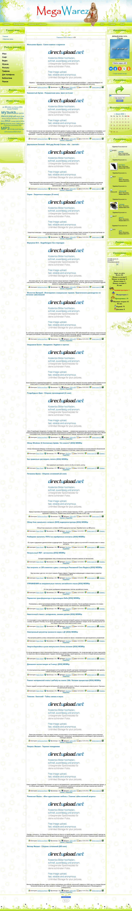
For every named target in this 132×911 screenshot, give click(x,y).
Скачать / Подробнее (66, 88)
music (13, 123)
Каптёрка (68, 453)
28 (128, 128)
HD (11, 129)
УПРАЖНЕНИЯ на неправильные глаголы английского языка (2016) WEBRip (58, 584)
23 (114, 128)
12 (122, 122)
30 (114, 132)
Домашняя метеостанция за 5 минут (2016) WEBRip (48, 664)
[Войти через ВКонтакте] (111, 69)
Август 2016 (120, 114)
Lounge (13, 121)
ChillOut (18, 123)
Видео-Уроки (39, 453)
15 (111, 125)
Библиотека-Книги (42, 87)
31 (117, 132)
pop (11, 116)
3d (6, 107)
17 (117, 125)
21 (128, 125)
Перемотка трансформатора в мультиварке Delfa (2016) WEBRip (53, 598)
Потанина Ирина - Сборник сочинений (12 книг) (46, 474)
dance (4, 116)
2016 (65, 37)
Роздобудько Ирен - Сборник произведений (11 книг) (49, 393)
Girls (2, 121)
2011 (21, 107)
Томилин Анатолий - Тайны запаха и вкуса (45, 697)
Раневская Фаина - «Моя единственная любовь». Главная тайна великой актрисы (61, 796)
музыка (8, 112)
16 (114, 125)
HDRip (22, 121)
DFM (6, 132)
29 (111, 132)
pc (3, 107)
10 (117, 122)
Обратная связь (8, 39)
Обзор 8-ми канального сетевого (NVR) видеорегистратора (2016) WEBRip (57, 522)
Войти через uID (119, 63)
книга (18, 121)
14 (128, 122)
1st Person (15, 107)
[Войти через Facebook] (115, 69)
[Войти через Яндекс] (120, 69)
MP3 (5, 128)
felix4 (120, 178)
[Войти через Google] (124, 69)
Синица (121, 204)
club (22, 116)
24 (117, 128)
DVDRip (20, 118)
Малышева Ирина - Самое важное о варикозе (46, 45)
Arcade (9, 109)
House (8, 118)
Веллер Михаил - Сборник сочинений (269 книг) (47, 846)
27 (125, 128)
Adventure (14, 118)
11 (120, 122)
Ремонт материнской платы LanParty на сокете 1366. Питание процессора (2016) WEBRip (64, 680)
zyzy (120, 230)
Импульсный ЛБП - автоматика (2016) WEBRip (46, 553)
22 (111, 128)
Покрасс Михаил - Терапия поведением (43, 746)
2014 (19, 132)
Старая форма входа (120, 73)
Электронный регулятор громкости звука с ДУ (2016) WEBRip (52, 632)
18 (120, 125)
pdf (14, 116)
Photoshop (7, 125)
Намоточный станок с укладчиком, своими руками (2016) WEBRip (54, 614)
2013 (15, 132)
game (3, 123)
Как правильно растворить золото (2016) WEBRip (47, 459)
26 (122, 128)
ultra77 (121, 217)
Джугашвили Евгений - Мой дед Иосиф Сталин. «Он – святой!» (53, 144)
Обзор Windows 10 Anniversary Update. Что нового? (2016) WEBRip (54, 443)
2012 (7, 120)
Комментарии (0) (96, 87)
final (20, 125)
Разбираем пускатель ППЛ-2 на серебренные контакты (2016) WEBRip (56, 537)
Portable (15, 109)
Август (70, 37)
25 (120, 128)
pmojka (120, 151)
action (9, 107)
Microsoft (15, 129)
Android (10, 132)
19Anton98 (73, 87)
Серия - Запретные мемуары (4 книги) (43, 194)
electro (4, 118)
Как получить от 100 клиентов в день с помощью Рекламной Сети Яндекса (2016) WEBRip (64, 567)
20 (125, 125)
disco (22, 123)
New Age (21, 129)
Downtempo (14, 125)
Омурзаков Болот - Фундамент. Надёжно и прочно (48, 345)
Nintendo (8, 123)
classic (18, 116)
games (21, 113)
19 (122, 125)
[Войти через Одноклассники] (129, 69)
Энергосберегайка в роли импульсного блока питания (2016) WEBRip (56, 647)
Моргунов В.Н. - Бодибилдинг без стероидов (45, 243)
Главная (5, 36)
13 (125, 122)
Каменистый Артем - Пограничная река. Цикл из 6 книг (50, 93)
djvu (17, 113)
